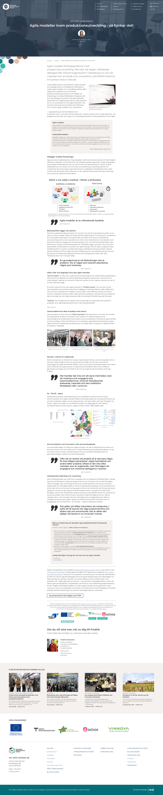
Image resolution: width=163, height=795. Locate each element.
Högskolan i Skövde (54, 588)
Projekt (31, 693)
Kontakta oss (137, 9)
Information (18, 693)
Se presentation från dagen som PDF (65, 596)
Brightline (57, 558)
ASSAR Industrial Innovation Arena (88, 570)
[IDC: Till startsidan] (11, 6)
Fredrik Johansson (67, 640)
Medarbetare (52, 752)
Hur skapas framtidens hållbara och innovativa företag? (100, 682)
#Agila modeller (67, 621)
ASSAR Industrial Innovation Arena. (87, 604)
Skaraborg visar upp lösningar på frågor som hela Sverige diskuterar (62, 682)
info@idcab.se (14, 771)
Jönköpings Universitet (56, 572)
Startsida (49, 60)
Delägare (11, 693)
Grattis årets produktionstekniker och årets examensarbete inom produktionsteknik (24, 682)
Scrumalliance (58, 559)
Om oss (99, 4)
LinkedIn (130, 758)
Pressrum (132, 765)
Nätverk (74, 21)
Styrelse (50, 762)
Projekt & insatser (138, 4)
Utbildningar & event (120, 4)
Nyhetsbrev (131, 762)
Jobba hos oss (137, 6)
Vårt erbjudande (102, 6)
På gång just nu (118, 9)
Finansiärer (51, 758)
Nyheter (115, 6)
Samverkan (87, 21)
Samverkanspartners (55, 765)
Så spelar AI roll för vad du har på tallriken (138, 682)
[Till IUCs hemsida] (143, 790)
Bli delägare (101, 9)
